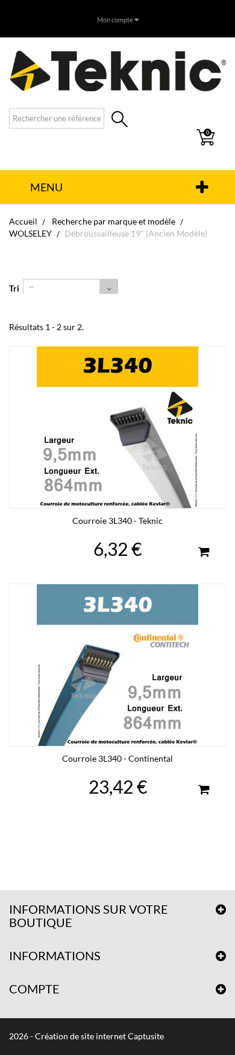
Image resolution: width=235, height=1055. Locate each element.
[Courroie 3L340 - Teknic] (117, 427)
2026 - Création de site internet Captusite (86, 1036)
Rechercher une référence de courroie (119, 120)
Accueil (23, 221)
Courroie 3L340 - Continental (117, 758)
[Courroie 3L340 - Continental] (117, 665)
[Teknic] (117, 70)
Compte (34, 988)
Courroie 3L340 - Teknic (117, 520)
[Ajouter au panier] (203, 553)
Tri (14, 288)
